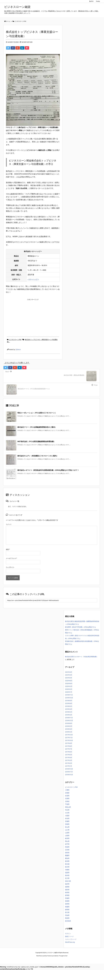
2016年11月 (69, 772)
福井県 (67, 884)
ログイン (68, 933)
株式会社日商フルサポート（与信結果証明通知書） (81, 656)
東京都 (67, 864)
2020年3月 (68, 686)
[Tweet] (8, 48)
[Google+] (17, 48)
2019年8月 (68, 703)
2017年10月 (69, 740)
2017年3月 (68, 760)
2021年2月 (68, 678)
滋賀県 (67, 872)
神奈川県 (68, 881)
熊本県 (67, 875)
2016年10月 (69, 774)
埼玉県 (67, 810)
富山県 (67, 827)
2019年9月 (68, 700)
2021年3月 (68, 675)
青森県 (67, 907)
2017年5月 (68, 754)
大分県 (67, 813)
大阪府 (67, 815)
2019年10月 (69, 698)
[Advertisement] (33, 315)
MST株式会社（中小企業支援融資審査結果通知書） (36, 441)
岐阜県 (67, 838)
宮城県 (67, 821)
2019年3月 (68, 712)
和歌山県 (68, 807)
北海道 (67, 801)
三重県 (67, 790)
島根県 (67, 847)
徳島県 (67, 852)
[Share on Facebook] (13, 48)
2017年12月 (69, 735)
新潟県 (67, 861)
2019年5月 (68, 706)
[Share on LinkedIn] (22, 48)
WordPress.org (70, 942)
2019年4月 (68, 709)
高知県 (67, 915)
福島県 (67, 889)
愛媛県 (67, 855)
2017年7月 (68, 749)
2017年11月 (69, 737)
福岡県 (67, 887)
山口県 (67, 830)
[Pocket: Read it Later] (27, 48)
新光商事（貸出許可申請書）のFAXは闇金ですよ (80, 627)
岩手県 (67, 844)
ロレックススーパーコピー (36, 959)
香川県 (67, 912)
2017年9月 (68, 743)
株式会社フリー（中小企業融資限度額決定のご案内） (36, 427)
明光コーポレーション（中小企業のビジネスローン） (36, 413)
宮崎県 (67, 824)
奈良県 (67, 818)
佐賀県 (67, 795)
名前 (8, 549)
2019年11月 (69, 695)
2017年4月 (68, 757)
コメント (9, 524)
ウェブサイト (10, 567)
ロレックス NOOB (49, 959)
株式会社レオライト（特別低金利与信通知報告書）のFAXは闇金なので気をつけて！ (48, 470)
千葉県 (67, 804)
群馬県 (67, 895)
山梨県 (67, 835)
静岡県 (67, 909)
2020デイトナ (71, 959)
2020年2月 (68, 689)
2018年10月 (69, 720)
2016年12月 (69, 769)
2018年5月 (68, 726)
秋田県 (67, 892)
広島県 (67, 850)
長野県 (67, 904)
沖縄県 (67, 870)
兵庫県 (67, 798)
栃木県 (67, 867)
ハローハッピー (33, 279)
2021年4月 (68, 672)
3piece (18, 349)
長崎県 (67, 901)
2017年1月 (68, 766)
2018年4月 (68, 729)
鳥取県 (67, 918)
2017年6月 (68, 752)
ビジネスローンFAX (15, 339)
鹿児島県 (68, 921)
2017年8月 (68, 746)
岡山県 (67, 841)
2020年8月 (68, 680)
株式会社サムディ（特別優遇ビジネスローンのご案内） (37, 456)
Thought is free (63, 955)
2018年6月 (68, 723)
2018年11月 (69, 717)
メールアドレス (11, 558)
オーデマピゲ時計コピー (60, 959)
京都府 (67, 793)
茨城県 (67, 898)
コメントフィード (70, 939)
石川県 (67, 878)
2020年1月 (68, 692)
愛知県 (67, 858)
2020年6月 (68, 683)
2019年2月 (68, 715)
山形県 (67, 833)
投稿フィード (69, 936)
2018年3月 (68, 732)
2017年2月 (68, 763)
